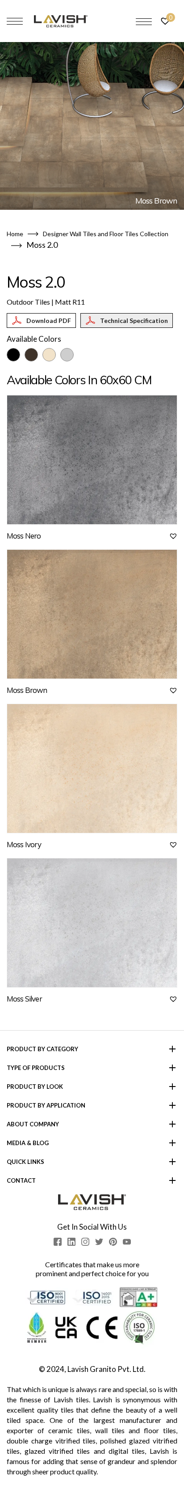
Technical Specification (134, 320)
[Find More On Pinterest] (113, 1242)
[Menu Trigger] (144, 21)
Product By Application (46, 1105)
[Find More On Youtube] (127, 1242)
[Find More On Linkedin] (71, 1242)
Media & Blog (28, 1142)
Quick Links (25, 1161)
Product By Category (42, 1049)
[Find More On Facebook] (58, 1242)
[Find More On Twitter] (99, 1242)
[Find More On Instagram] (85, 1242)
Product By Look (35, 1086)
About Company (33, 1124)
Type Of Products (36, 1067)
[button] (173, 536)
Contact (21, 1180)
